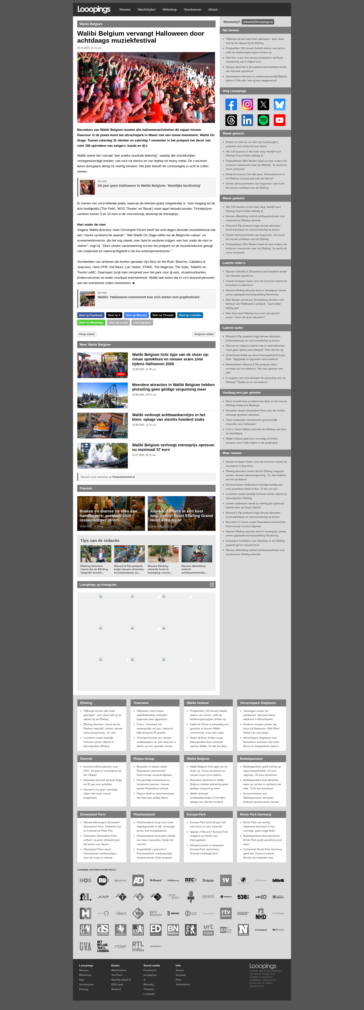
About (212, 9)
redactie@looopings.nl (258, 21)
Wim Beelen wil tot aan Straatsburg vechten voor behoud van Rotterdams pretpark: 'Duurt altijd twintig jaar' (255, 303)
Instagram (150, 974)
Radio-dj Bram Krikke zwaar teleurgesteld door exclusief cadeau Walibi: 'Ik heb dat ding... (209, 741)
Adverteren (183, 984)
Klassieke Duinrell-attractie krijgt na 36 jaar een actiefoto (102, 782)
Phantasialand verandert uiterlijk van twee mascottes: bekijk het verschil (156, 839)
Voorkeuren (192, 9)
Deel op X (114, 315)
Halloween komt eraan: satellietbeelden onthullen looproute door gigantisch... (153, 714)
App (81, 979)
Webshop (170, 9)
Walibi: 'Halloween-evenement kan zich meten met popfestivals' (149, 297)
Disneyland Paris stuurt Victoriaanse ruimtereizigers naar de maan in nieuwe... (100, 853)
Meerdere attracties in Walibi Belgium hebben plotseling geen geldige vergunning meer (209, 784)
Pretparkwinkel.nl (123, 476)
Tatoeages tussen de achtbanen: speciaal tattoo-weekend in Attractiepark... (259, 714)
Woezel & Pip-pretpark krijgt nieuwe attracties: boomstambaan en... (129, 569)
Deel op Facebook (91, 315)
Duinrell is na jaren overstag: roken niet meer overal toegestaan (100, 793)
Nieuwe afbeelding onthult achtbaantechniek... (194, 569)
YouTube (117, 974)
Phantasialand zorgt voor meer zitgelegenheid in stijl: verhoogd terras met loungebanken (155, 826)
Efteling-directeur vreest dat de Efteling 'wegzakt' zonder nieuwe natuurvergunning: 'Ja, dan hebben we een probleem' (256, 475)
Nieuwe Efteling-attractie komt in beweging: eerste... (160, 569)
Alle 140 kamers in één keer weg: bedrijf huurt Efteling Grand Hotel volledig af (181, 515)
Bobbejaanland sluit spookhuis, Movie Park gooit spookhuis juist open (262, 839)
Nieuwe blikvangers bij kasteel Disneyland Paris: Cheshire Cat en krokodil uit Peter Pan (102, 826)
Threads (149, 989)
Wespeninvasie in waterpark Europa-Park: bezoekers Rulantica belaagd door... (207, 849)
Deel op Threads (163, 315)
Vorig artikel (86, 334)
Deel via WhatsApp (91, 322)
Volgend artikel (204, 334)
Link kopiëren (142, 322)
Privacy (84, 989)
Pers (178, 979)
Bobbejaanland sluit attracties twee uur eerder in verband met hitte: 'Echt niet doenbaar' (262, 784)
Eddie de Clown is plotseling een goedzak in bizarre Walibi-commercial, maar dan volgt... (209, 728)
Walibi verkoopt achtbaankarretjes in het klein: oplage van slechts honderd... (208, 797)
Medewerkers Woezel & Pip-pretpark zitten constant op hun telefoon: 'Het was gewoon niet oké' (254, 368)
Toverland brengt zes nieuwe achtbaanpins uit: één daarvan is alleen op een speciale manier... (156, 741)
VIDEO (120, 374)
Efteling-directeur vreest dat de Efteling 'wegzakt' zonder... (94, 569)
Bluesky (149, 984)
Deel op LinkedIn (190, 315)
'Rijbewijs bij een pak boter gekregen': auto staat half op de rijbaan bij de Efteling (102, 714)
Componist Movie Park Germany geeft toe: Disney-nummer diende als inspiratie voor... (262, 853)
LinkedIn (149, 993)
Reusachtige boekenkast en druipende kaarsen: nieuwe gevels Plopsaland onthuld (153, 784)
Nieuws (124, 9)
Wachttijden (146, 9)
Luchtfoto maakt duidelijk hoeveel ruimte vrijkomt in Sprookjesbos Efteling (98, 741)
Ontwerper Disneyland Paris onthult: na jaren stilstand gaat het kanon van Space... (101, 839)
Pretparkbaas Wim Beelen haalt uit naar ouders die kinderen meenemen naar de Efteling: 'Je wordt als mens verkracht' (256, 164)
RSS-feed (117, 984)
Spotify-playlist (121, 979)
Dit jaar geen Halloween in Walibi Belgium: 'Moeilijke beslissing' (149, 186)
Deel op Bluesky (136, 315)
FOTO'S (120, 434)
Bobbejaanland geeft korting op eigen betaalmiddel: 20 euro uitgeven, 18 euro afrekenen (262, 770)
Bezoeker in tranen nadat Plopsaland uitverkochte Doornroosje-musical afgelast (154, 770)
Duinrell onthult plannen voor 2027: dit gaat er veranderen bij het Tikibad (102, 770)
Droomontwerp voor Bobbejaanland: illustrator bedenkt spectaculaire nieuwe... (262, 797)
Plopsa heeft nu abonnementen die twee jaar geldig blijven (155, 795)
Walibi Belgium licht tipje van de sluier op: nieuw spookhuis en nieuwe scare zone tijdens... (209, 770)
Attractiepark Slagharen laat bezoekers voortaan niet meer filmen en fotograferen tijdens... (262, 741)
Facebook (150, 970)
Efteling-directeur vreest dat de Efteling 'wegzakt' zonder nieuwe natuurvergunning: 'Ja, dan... (102, 728)
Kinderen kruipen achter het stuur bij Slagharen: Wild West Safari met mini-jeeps (261, 728)
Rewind (116, 989)
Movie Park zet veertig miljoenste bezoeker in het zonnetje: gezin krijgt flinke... (260, 826)
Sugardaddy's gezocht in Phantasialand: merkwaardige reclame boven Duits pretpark (154, 853)
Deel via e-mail (118, 322)
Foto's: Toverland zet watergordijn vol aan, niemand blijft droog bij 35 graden (155, 728)
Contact (181, 974)
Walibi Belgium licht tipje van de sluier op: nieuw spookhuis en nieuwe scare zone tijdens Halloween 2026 (170, 359)
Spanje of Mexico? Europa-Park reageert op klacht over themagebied (209, 835)
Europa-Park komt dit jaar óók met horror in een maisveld (208, 824)
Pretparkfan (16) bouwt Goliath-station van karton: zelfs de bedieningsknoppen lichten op (209, 714)
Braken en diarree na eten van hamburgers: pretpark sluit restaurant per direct (108, 515)
